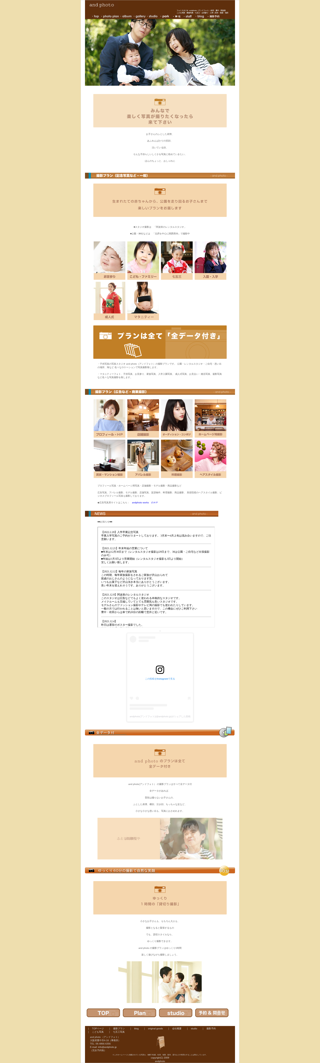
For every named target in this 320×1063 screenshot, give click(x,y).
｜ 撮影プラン (119, 1028)
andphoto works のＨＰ (145, 502)
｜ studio (194, 1028)
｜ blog (136, 1028)
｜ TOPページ (97, 1028)
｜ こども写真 (97, 1031)
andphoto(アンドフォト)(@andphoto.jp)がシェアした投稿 (160, 716)
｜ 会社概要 (177, 1028)
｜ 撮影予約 (211, 1028)
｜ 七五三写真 (118, 1031)
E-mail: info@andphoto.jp (103, 1047)
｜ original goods (155, 1028)
